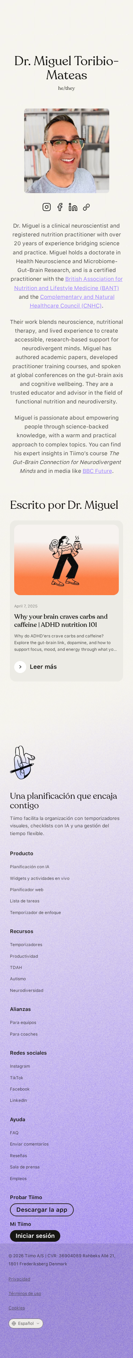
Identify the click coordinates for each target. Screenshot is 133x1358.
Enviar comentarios (29, 1144)
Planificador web (26, 889)
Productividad (24, 956)
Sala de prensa (25, 1167)
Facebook (20, 1089)
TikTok (16, 1077)
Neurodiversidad (26, 990)
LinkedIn (18, 1100)
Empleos (18, 1178)
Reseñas (18, 1155)
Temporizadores (26, 944)
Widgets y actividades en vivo (40, 878)
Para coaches (24, 1034)
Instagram (20, 1066)
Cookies (17, 1307)
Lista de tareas (24, 901)
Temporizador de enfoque (35, 912)
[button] (26, 1323)
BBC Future (97, 471)
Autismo (18, 978)
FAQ (14, 1132)
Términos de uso (25, 1293)
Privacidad (19, 1279)
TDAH (16, 967)
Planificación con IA (29, 866)
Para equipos (23, 1022)
